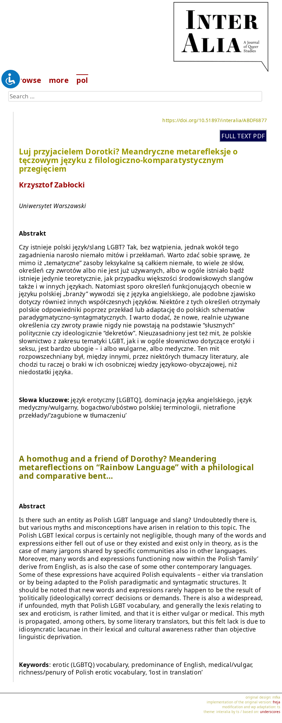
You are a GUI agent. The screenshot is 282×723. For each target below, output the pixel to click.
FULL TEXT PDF (243, 136)
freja (276, 702)
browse (27, 80)
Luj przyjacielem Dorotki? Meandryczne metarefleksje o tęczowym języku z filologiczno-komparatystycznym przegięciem (128, 160)
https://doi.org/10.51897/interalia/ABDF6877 (214, 120)
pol (82, 80)
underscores (270, 711)
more (59, 80)
